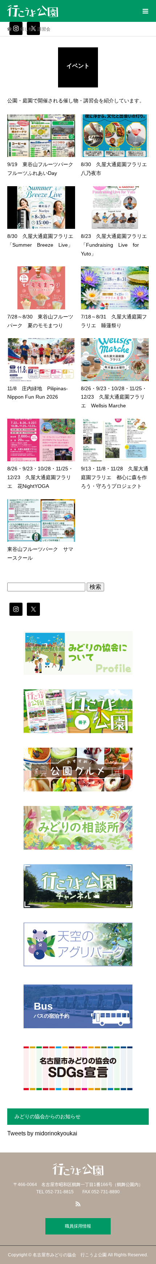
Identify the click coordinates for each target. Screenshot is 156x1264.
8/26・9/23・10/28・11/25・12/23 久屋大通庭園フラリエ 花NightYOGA (40, 477)
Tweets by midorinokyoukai (42, 1133)
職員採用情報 (78, 1226)
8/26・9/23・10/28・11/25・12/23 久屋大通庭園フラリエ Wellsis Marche (114, 397)
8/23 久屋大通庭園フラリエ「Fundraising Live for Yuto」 (114, 245)
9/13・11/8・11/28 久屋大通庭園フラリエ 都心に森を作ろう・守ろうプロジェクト (114, 477)
